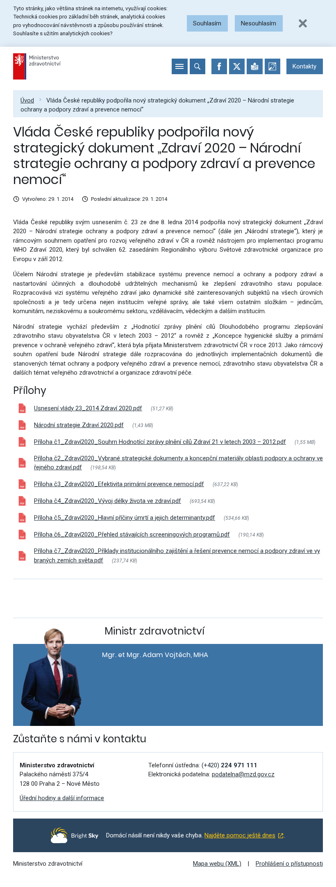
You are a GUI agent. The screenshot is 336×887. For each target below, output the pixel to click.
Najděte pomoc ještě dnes (239, 835)
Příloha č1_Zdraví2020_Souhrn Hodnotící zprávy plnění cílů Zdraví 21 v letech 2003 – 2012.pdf (160, 442)
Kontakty (304, 66)
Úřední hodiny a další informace (62, 798)
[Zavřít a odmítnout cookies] (303, 23)
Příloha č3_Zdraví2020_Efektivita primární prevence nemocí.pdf (119, 484)
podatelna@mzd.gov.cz (243, 774)
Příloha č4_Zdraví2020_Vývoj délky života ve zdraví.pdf (107, 501)
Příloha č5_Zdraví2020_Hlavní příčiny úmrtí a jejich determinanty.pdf (124, 517)
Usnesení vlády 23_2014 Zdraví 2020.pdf (88, 408)
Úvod (27, 100)
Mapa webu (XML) (217, 863)
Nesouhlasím (258, 23)
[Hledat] (197, 66)
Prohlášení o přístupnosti (289, 863)
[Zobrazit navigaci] (179, 66)
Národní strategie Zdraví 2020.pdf (79, 425)
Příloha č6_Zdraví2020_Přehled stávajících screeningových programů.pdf (132, 534)
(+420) (229, 765)
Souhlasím (207, 23)
